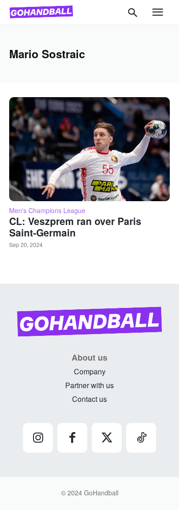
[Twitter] (107, 438)
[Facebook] (72, 438)
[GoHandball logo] (41, 12)
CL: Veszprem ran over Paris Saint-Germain (75, 226)
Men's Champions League (47, 210)
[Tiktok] (141, 438)
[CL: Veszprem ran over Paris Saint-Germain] (89, 149)
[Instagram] (38, 438)
